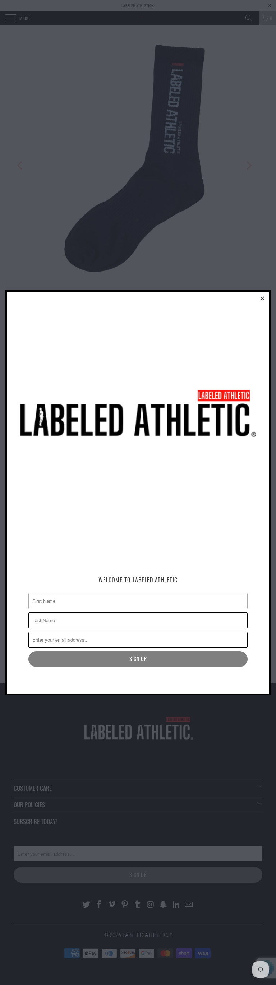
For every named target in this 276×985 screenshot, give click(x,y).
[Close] (262, 298)
